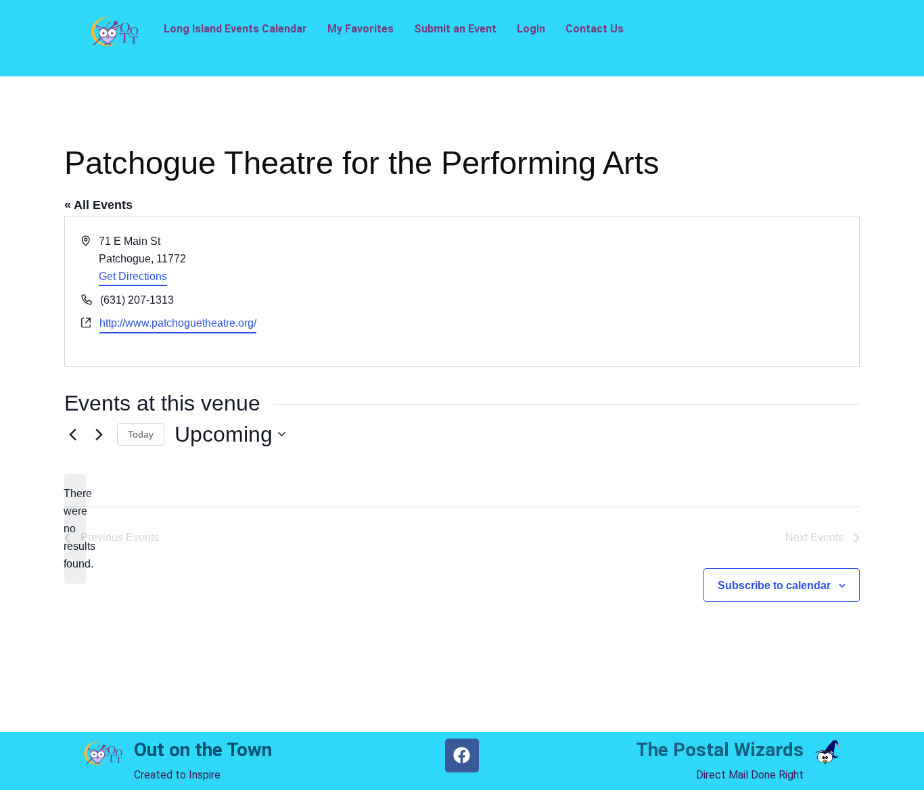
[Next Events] (99, 434)
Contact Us (594, 28)
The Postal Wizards (720, 750)
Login (531, 28)
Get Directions (133, 276)
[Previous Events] (72, 434)
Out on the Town (203, 750)
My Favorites (360, 28)
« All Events (98, 205)
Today (141, 434)
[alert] (75, 529)
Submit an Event (455, 28)
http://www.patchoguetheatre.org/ (177, 323)
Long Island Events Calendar (235, 28)
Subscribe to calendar (774, 585)
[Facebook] (462, 755)
